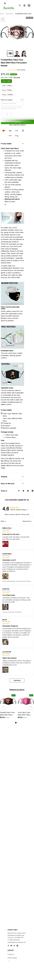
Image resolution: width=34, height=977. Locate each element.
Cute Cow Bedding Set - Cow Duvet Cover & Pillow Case (16, 581)
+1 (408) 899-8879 (14, 940)
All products (9, 13)
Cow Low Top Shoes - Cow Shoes (12, 612)
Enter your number (6, 100)
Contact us (11, 954)
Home (2, 13)
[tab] (15, 722)
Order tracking (12, 958)
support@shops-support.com (17, 942)
